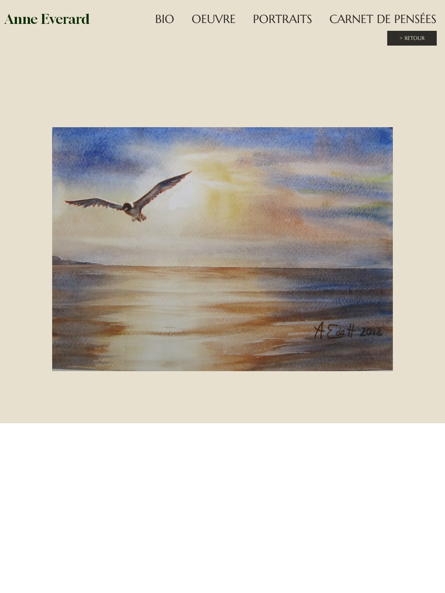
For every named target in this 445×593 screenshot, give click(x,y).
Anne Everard (47, 19)
